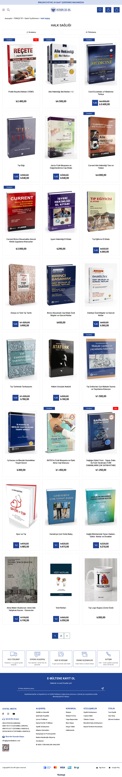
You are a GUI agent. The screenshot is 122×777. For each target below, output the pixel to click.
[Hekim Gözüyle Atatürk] (61, 358)
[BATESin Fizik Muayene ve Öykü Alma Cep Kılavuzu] (61, 432)
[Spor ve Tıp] (21, 506)
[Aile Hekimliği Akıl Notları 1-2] (61, 63)
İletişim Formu (71, 716)
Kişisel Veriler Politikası (44, 723)
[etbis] (5, 748)
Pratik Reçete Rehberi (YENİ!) (21, 92)
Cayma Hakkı (88, 716)
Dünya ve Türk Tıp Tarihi (21, 313)
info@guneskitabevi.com (11, 741)
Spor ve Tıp (21, 534)
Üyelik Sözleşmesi (42, 727)
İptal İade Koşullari (42, 716)
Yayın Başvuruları (72, 719)
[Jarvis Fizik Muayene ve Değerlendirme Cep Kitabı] (61, 137)
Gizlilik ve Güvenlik (42, 712)
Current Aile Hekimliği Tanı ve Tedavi (101, 166)
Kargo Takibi (70, 727)
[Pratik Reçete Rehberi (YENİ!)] (21, 63)
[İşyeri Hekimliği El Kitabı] (61, 211)
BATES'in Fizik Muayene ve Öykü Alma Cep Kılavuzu (61, 461)
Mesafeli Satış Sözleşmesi (93, 723)
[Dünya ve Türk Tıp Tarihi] (21, 285)
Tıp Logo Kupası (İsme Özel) (100, 608)
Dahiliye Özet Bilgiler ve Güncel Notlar (100, 314)
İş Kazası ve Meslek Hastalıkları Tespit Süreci (21, 461)
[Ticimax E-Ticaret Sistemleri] (61, 775)
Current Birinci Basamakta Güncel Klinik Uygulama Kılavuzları (21, 240)
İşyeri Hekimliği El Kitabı (61, 239)
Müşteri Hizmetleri (42, 730)
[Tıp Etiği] (21, 137)
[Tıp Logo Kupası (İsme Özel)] (101, 580)
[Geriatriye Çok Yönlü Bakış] (61, 506)
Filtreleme (92, 32)
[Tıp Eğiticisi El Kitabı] (101, 211)
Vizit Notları (61, 608)
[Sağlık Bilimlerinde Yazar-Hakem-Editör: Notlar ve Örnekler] (101, 506)
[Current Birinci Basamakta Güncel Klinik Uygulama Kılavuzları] (21, 211)
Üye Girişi (111, 716)
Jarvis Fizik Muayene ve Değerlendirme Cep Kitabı (61, 166)
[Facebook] (4, 714)
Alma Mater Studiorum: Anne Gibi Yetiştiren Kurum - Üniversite (21, 609)
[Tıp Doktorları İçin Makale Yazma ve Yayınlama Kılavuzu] (101, 358)
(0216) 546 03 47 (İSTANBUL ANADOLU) (16, 731)
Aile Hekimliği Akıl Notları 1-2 (60, 92)
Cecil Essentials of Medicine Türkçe (100, 93)
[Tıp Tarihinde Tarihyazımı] (21, 358)
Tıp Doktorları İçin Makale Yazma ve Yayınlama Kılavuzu (100, 388)
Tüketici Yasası (89, 719)
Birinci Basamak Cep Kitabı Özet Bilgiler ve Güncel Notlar (61, 314)
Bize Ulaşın (70, 723)
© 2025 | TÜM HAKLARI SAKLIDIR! (48, 744)
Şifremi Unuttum (114, 719)
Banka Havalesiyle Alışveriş (45, 737)
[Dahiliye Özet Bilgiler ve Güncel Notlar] (101, 285)
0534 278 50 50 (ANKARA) (11, 723)
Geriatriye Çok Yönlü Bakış (61, 534)
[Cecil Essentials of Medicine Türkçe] (101, 63)
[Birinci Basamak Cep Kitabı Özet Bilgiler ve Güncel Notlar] (61, 285)
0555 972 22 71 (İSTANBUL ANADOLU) (15, 728)
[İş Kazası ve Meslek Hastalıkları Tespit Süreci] (21, 432)
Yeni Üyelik (112, 712)
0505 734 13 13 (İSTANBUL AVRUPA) (15, 726)
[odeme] (61, 767)
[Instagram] (10, 714)
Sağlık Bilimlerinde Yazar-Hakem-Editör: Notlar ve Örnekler (100, 535)
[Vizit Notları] (61, 580)
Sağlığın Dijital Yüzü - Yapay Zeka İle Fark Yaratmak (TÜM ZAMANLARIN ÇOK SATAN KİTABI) (101, 463)
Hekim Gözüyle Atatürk (61, 387)
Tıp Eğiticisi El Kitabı (101, 239)
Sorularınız (40, 741)
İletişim (68, 712)
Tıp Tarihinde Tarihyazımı (21, 387)
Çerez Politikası (41, 719)
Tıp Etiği (21, 165)
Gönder (101, 689)
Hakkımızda (70, 730)
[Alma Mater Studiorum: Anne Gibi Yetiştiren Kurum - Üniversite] (21, 580)
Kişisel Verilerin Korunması (93, 727)
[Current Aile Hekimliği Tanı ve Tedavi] (101, 137)
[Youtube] (15, 714)
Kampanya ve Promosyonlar (46, 734)
